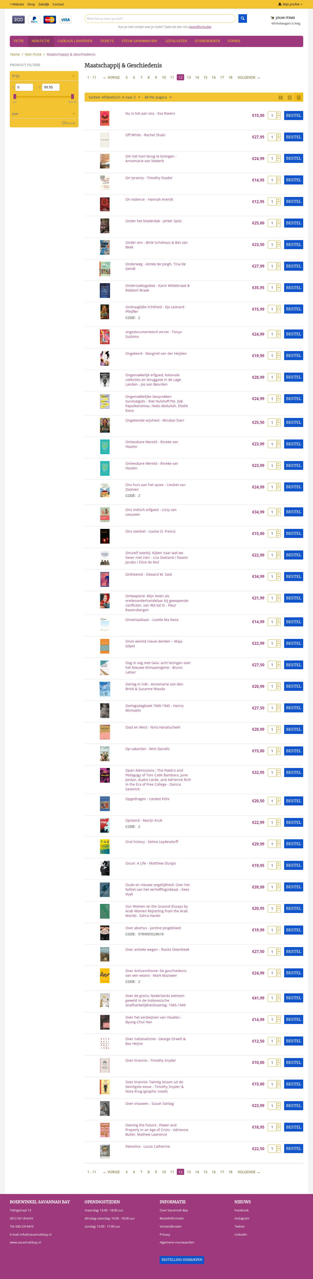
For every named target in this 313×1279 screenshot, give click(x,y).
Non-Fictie (41, 41)
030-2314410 (24, 1226)
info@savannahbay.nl (36, 1234)
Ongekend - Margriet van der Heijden (156, 353)
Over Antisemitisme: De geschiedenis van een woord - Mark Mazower (156, 973)
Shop (31, 4)
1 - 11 (91, 77)
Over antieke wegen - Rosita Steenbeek (157, 949)
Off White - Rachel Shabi (145, 135)
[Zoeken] (242, 18)
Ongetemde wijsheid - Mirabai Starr (154, 420)
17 (222, 77)
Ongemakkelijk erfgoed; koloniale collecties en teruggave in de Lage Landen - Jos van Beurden (153, 380)
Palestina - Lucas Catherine (147, 1146)
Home (15, 54)
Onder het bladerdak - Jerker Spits (153, 221)
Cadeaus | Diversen (75, 41)
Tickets (107, 41)
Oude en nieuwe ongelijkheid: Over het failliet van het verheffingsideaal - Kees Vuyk (157, 889)
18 (230, 77)
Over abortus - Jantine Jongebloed (153, 928)
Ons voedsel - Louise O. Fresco (150, 531)
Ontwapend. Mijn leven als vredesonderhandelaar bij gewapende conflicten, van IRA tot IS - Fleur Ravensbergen (156, 603)
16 (214, 77)
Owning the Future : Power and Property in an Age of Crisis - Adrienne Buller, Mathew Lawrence (156, 1130)
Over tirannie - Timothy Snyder (150, 1060)
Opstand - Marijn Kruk (143, 820)
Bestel (293, 115)
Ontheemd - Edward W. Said (148, 574)
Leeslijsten (176, 41)
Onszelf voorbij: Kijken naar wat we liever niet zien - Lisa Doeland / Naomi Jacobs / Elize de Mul (156, 557)
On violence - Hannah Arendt (149, 199)
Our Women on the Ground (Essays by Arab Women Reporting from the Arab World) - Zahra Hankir (156, 911)
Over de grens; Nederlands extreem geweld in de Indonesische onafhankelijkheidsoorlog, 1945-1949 (155, 1000)
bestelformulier (200, 26)
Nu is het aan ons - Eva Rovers (150, 113)
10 (164, 77)
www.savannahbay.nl (25, 1242)
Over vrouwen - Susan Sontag (149, 1103)
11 (172, 77)
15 (205, 77)
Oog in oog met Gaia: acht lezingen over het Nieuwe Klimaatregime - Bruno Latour (158, 667)
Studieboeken (207, 41)
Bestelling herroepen (182, 1260)
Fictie (19, 41)
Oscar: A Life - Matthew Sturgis (150, 863)
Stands (234, 41)
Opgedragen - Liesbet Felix (147, 798)
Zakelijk (43, 4)
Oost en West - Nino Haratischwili (152, 727)
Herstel (71, 123)
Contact (58, 4)
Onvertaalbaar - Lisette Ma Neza (152, 619)
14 (197, 77)
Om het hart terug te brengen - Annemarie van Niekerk (151, 158)
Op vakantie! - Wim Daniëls (147, 748)
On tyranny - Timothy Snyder (149, 177)
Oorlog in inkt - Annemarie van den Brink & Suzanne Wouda (154, 686)
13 (189, 77)
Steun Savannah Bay (140, 41)
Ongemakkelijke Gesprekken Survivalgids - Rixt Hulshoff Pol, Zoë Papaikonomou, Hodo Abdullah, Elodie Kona (156, 403)
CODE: (130, 317)
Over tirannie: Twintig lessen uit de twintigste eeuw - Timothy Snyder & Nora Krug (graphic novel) (154, 1087)
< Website (17, 4)
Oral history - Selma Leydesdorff (151, 841)
